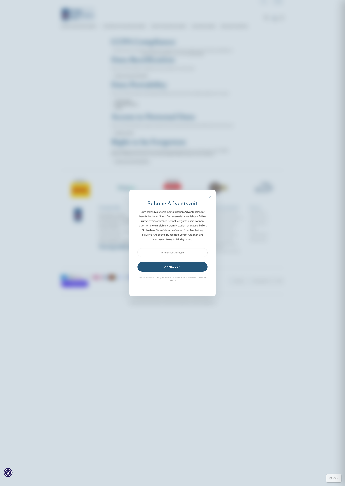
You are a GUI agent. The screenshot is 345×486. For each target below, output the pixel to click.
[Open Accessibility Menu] (8, 472)
